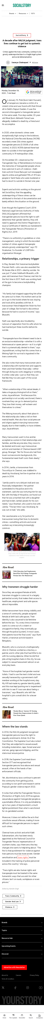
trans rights (23, 857)
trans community (12, 896)
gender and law (12, 902)
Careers (18, 975)
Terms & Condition (8, 979)
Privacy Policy (34, 975)
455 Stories (35, 62)
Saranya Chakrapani (20, 62)
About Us (5, 975)
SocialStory (21, 35)
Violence (8, 907)
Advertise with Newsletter (14, 967)
